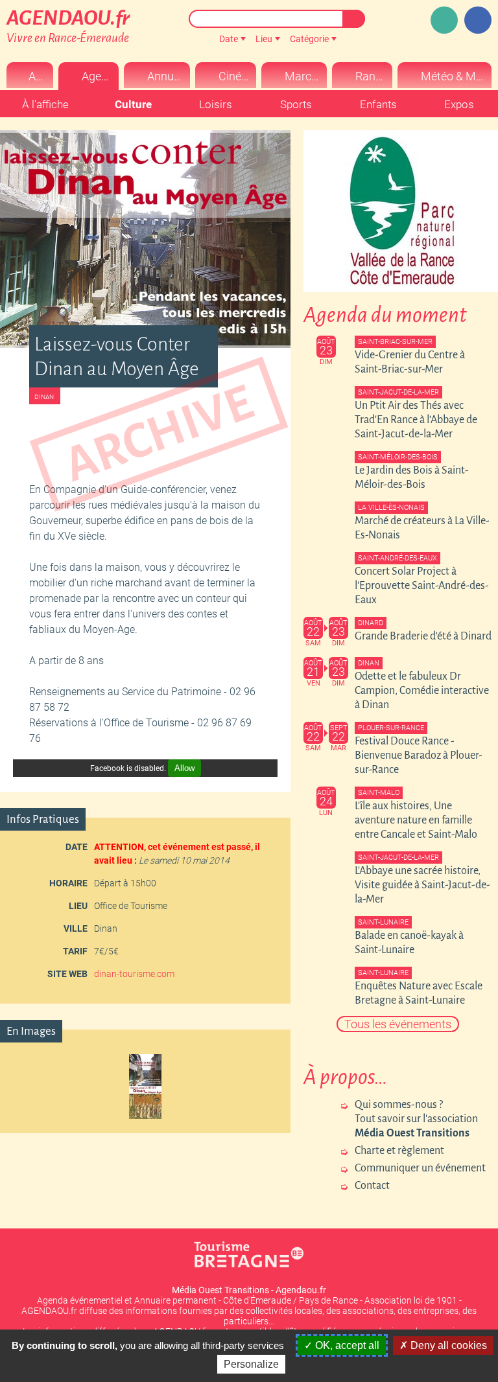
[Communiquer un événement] (444, 20)
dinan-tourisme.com (134, 974)
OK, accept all (346, 1345)
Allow (184, 768)
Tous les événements (397, 1024)
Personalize (251, 1364)
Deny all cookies (447, 1345)
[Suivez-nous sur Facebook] (478, 20)
